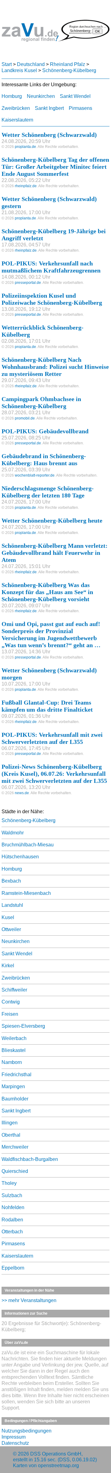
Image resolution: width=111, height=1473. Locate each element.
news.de (22, 793)
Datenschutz (15, 1443)
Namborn (12, 1062)
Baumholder (15, 1098)
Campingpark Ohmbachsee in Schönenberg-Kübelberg (41, 402)
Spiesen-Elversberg (23, 1026)
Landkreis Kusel (19, 70)
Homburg (12, 96)
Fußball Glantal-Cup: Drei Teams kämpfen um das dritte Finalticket (47, 706)
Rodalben (12, 1219)
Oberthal (11, 1135)
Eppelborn (13, 1267)
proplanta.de (25, 147)
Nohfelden (13, 1207)
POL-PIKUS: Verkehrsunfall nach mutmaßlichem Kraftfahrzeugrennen (51, 267)
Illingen (10, 1122)
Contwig (11, 1001)
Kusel (8, 917)
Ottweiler (11, 929)
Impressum (14, 1437)
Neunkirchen (41, 96)
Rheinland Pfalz (67, 64)
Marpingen (13, 1086)
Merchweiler (15, 1147)
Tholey (9, 1183)
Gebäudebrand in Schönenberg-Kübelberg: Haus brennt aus (44, 459)
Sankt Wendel (75, 96)
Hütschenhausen (20, 856)
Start (7, 64)
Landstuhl (12, 905)
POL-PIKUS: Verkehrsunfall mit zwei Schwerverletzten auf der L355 (52, 738)
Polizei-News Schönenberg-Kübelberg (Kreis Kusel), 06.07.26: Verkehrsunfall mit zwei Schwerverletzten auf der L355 (54, 773)
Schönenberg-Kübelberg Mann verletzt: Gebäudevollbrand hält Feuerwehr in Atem (55, 552)
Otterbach (12, 1231)
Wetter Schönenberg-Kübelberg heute (52, 520)
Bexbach (11, 880)
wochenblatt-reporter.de (35, 475)
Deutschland (31, 64)
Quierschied (15, 1171)
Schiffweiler (14, 989)
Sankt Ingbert (49, 108)
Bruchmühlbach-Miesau (28, 844)
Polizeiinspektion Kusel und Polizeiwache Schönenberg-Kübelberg (52, 299)
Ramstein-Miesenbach (26, 893)
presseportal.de (28, 282)
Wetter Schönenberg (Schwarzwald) (49, 134)
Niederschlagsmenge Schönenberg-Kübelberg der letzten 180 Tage (48, 492)
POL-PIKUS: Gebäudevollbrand (45, 431)
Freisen (10, 1014)
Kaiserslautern (17, 119)
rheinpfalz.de (26, 186)
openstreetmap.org (58, 1465)
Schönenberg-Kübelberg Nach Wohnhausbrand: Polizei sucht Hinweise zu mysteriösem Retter (55, 366)
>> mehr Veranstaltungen (29, 1300)
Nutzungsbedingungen (26, 1430)
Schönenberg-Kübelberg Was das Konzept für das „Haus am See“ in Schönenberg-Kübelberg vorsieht (47, 592)
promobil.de (25, 418)
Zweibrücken (16, 108)
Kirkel (8, 965)
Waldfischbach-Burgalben (30, 1159)
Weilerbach (14, 1038)
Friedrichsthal (16, 1074)
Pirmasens (80, 108)
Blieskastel (14, 1050)
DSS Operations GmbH (55, 1453)
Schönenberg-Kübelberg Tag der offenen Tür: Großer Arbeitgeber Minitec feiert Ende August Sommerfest (55, 166)
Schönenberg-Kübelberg (69, 70)
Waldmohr (13, 832)
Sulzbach (12, 1195)
